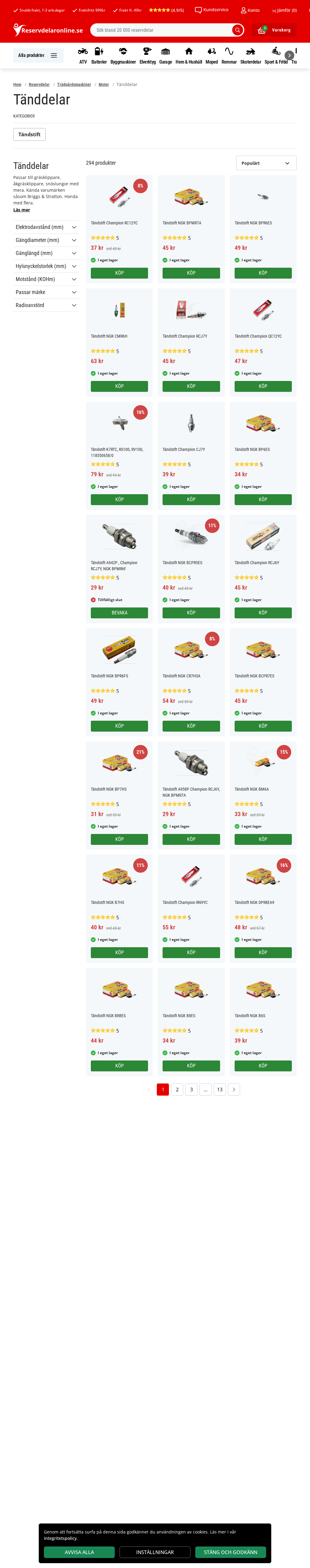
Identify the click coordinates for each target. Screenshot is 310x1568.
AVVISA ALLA (79, 1552)
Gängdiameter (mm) (37, 240)
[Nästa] (289, 55)
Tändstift (29, 134)
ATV (83, 62)
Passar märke (30, 292)
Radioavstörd (30, 305)
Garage (165, 62)
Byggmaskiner (123, 62)
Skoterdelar (250, 62)
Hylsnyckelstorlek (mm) (41, 266)
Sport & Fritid (276, 62)
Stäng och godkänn (230, 1552)
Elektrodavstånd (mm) (40, 227)
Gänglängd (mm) (34, 253)
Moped (212, 62)
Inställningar (155, 1552)
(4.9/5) (177, 10)
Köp (119, 273)
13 (220, 1089)
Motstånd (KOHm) (35, 279)
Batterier (99, 62)
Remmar (229, 62)
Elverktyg (148, 62)
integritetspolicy (60, 1538)
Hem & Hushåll (189, 62)
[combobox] (167, 30)
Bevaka (119, 613)
